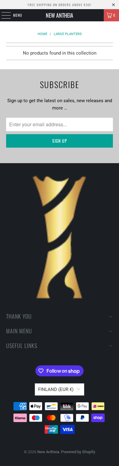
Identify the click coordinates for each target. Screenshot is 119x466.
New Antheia (59, 15)
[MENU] (2, 15)
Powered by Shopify (78, 452)
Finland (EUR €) (56, 389)
